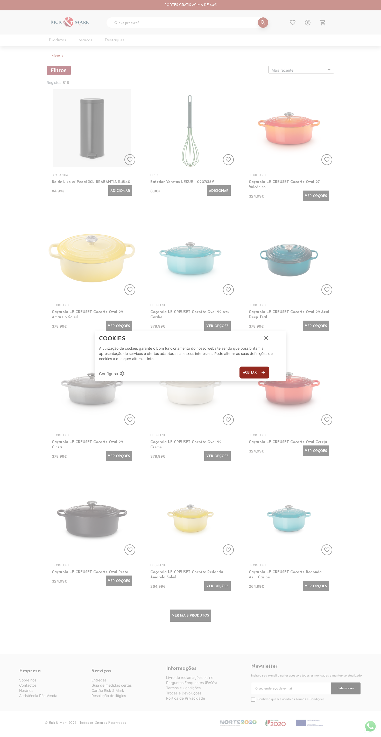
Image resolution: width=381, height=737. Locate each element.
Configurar (112, 373)
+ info (148, 358)
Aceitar (254, 372)
